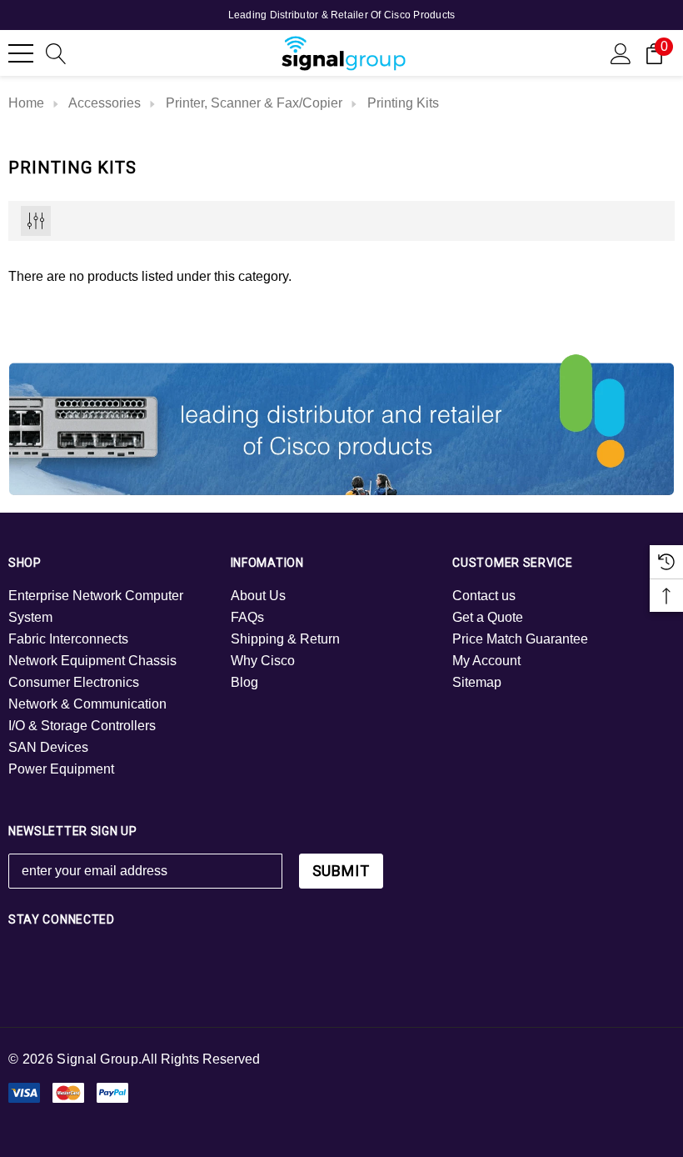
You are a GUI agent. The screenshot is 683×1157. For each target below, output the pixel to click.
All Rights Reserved (201, 1059)
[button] (342, 422)
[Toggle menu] (20, 53)
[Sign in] (621, 52)
